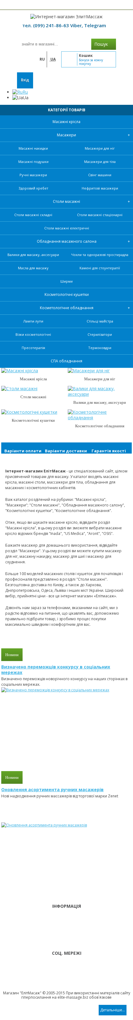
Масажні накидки (33, 148)
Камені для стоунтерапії (99, 268)
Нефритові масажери (100, 188)
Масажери (66, 135)
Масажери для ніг (100, 148)
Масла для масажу (33, 268)
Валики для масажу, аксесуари (33, 254)
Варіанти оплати (22, 451)
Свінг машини (99, 175)
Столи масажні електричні (66, 228)
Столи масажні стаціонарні (99, 214)
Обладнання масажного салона (67, 241)
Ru (25, 92)
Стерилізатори (100, 334)
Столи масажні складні (33, 214)
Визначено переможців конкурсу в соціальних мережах (55, 669)
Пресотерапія (33, 347)
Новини (12, 654)
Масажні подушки (33, 161)
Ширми (66, 281)
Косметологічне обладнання (66, 307)
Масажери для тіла (100, 161)
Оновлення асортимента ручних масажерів (52, 789)
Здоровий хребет (33, 188)
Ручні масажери (33, 175)
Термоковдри (99, 347)
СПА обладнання (66, 361)
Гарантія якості (109, 451)
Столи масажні (66, 201)
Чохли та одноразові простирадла (99, 254)
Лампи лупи (33, 321)
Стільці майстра (100, 321)
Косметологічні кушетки (67, 294)
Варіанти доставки (66, 451)
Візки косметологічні (33, 334)
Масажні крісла (66, 121)
